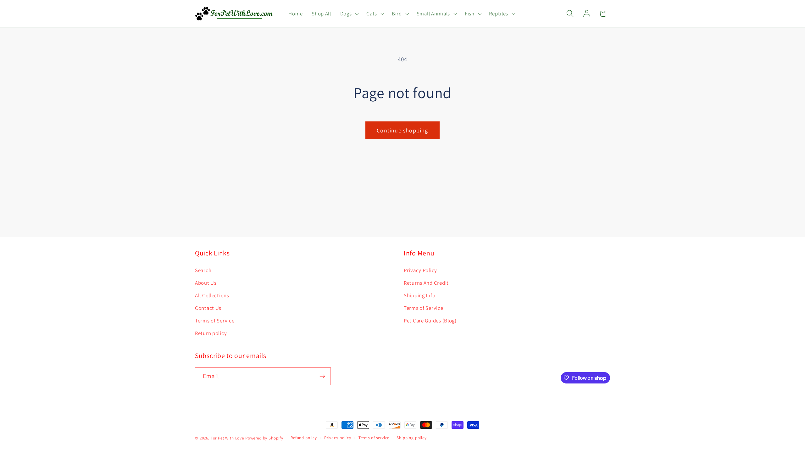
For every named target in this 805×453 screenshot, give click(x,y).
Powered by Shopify (264, 438)
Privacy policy (337, 437)
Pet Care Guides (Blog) (430, 320)
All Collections (212, 295)
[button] (349, 14)
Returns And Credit (426, 282)
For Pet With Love (227, 438)
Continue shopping (402, 130)
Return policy (211, 333)
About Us (206, 282)
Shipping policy (412, 437)
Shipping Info (419, 295)
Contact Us (208, 308)
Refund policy (304, 437)
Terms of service (373, 437)
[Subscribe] (322, 376)
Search (203, 270)
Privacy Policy (420, 270)
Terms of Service (215, 320)
